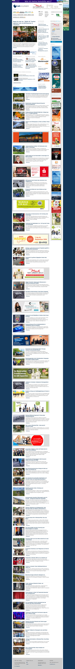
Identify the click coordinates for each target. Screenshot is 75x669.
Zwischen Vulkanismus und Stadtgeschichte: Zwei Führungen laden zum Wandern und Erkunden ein (36, 508)
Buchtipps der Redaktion (42, 87)
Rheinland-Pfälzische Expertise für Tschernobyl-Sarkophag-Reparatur (35, 416)
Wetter (32, 14)
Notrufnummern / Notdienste (43, 68)
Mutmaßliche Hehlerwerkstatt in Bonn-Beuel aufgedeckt (37, 291)
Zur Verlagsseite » (17, 666)
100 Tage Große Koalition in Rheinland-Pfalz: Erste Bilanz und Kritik (37, 639)
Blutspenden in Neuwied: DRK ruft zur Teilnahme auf (36, 557)
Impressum (46, 15)
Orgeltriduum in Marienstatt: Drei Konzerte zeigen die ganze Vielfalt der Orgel (36, 613)
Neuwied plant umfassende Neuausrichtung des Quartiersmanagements (35, 104)
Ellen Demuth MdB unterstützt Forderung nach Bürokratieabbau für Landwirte (35, 528)
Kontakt (46, 16)
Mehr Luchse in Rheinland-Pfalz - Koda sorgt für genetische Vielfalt (35, 426)
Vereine (26, 11)
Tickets (52, 14)
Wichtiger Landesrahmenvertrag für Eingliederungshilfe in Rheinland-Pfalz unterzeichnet (37, 248)
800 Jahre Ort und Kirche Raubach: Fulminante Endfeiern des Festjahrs (31, 60)
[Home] (13, 9)
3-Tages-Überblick (56, 36)
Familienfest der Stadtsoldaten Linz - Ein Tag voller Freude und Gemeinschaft (37, 224)
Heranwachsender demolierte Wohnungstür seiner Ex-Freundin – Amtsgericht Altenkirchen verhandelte (36, 498)
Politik (17, 11)
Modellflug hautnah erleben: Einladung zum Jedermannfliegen (34, 488)
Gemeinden (29, 14)
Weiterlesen (15, 47)
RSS (27, 662)
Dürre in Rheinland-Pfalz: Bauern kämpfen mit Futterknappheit (35, 648)
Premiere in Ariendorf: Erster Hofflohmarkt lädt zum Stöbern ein (36, 567)
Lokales (14, 14)
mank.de (53, 41)
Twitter (27, 664)
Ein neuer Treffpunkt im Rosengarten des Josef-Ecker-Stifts (36, 630)
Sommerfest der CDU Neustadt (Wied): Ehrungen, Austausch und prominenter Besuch (36, 349)
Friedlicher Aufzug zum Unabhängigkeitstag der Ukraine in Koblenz (37, 391)
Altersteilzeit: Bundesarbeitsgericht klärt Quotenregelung (37, 93)
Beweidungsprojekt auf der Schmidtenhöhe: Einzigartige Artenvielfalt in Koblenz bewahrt (37, 359)
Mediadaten (46, 12)
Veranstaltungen (20, 14)
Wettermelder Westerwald (57, 39)
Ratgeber (25, 14)
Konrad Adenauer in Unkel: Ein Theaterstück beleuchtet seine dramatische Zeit (37, 593)
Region (14, 11)
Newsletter (40, 15)
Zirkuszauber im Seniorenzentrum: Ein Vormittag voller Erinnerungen (37, 214)
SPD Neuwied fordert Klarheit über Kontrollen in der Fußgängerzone (36, 181)
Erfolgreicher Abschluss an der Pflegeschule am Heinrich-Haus (37, 549)
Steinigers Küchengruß (42, 88)
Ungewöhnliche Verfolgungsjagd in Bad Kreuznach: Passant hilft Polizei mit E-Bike (36, 459)
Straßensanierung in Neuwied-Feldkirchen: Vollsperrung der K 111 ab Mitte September (37, 113)
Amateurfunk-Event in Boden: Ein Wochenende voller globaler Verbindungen (36, 146)
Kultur (29, 11)
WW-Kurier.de (41, 14)
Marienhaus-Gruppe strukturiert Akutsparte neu (35, 574)
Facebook (41, 11)
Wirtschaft (22, 11)
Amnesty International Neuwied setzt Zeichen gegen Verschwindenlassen (36, 622)
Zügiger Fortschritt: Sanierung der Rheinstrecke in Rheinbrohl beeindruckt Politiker (36, 282)
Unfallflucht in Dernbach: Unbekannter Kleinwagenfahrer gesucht (37, 382)
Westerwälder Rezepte (42, 86)
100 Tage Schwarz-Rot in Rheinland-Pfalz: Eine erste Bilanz (36, 518)
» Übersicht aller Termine (17, 82)
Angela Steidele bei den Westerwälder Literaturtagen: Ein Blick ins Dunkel (37, 156)
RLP (32, 11)
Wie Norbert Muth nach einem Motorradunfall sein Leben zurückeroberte (43, 44)
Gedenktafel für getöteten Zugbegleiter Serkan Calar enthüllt (36, 258)
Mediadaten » (40, 665)
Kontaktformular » (52, 664)
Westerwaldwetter (55, 38)
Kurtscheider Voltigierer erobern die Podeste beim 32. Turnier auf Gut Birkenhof (36, 449)
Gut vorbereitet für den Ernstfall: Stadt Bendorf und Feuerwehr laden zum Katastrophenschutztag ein (36, 478)
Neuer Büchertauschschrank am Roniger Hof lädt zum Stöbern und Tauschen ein (36, 469)
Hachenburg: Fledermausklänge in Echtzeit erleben (27, 75)
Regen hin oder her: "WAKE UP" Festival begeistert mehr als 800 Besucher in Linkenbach (24, 23)
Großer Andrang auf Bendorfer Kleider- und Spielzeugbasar (34, 584)
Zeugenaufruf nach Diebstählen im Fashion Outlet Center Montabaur (37, 316)
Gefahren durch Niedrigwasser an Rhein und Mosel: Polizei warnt (37, 122)
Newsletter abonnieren (42, 69)
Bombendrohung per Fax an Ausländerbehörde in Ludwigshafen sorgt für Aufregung (36, 325)
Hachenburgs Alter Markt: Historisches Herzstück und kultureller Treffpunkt (18, 60)
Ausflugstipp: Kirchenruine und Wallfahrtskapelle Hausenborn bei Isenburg (18, 66)
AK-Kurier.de (41, 13)
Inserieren (46, 11)
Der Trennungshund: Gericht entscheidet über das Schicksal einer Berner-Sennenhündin (36, 603)
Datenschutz (47, 14)
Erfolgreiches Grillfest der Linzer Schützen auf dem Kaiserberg (36, 190)
